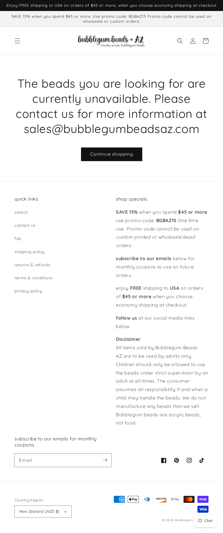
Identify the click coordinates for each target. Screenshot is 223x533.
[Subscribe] (105, 460)
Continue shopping (111, 154)
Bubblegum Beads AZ (191, 520)
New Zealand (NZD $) (39, 511)
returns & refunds (32, 264)
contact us (25, 225)
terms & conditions (34, 277)
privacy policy (28, 290)
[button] (17, 41)
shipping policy (30, 251)
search (21, 212)
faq (18, 238)
